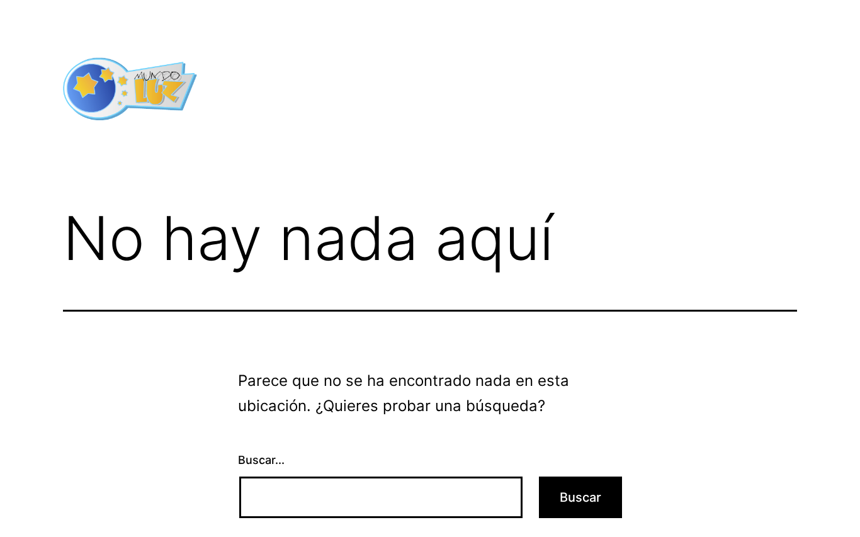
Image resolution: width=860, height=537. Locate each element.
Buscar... (261, 459)
